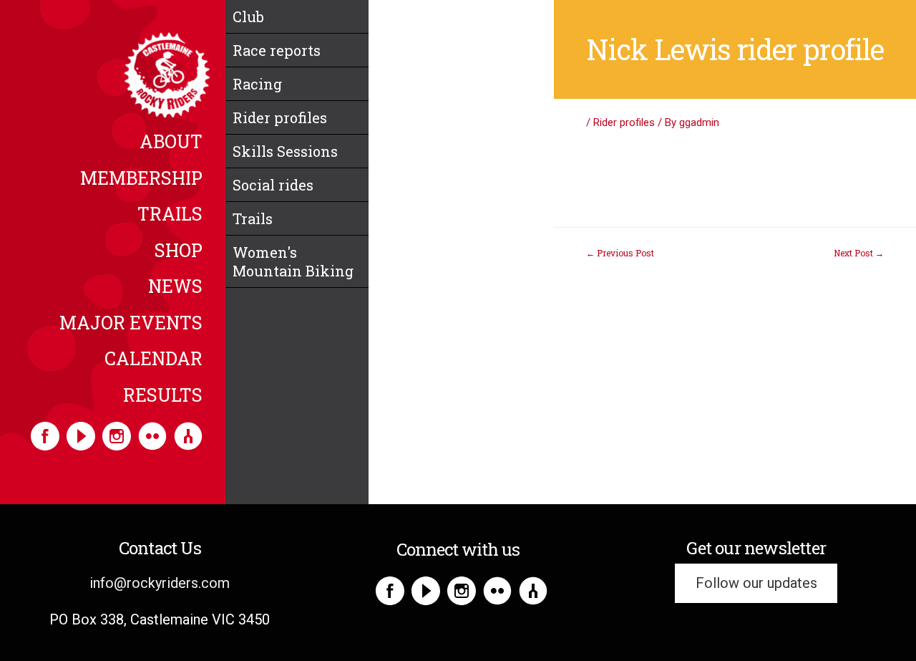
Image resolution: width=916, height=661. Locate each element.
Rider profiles (280, 117)
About (171, 142)
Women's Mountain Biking (293, 261)
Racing (257, 83)
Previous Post (620, 253)
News (175, 287)
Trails (170, 215)
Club (248, 16)
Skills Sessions (285, 151)
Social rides (273, 184)
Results (163, 396)
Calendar (153, 359)
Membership (141, 179)
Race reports (277, 50)
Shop (179, 251)
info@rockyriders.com (159, 583)
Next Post (859, 253)
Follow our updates (756, 583)
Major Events (131, 324)
